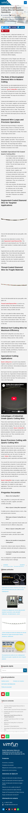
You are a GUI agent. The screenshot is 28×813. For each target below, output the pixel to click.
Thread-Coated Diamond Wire (10, 21)
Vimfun (6, 456)
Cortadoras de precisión (8, 765)
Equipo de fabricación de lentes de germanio (12, 780)
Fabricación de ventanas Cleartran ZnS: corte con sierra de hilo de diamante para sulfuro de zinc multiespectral (13, 589)
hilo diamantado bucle (8, 17)
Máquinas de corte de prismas (9, 770)
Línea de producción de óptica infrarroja (11, 789)
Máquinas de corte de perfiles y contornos (12, 767)
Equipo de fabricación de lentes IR (10, 794)
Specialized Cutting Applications (11, 726)
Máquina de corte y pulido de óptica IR (11, 787)
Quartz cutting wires (6, 361)
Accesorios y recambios (7, 762)
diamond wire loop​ (18, 17)
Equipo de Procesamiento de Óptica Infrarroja (13, 792)
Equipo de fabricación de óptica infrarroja (12, 778)
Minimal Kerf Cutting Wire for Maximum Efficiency (13, 723)
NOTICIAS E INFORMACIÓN (8, 684)
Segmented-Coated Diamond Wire (17, 19)
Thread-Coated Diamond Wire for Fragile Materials (14, 719)
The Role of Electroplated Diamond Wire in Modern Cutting (14, 706)
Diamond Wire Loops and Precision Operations (15, 709)
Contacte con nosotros (18, 681)
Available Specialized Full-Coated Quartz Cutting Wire (13, 712)
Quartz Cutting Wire (12, 89)
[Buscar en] (25, 670)
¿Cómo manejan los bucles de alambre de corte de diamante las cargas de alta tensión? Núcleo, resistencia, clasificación (14, 634)
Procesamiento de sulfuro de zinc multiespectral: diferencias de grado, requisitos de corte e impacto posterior (14, 657)
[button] (4, 27)
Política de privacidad (6, 687)
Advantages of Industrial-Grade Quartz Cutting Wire (15, 729)
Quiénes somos (5, 681)
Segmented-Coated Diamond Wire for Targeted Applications (13, 716)
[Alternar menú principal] (25, 2)
